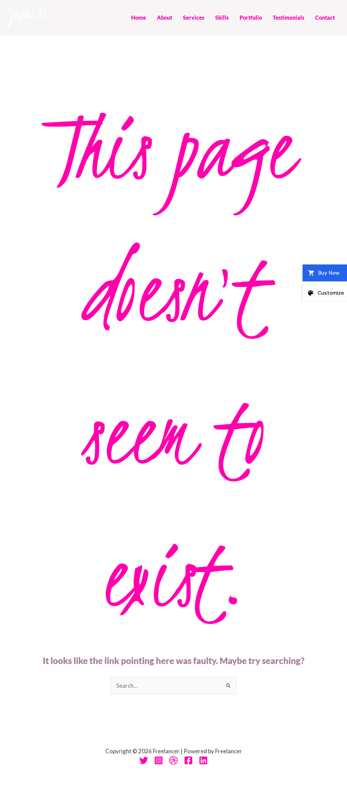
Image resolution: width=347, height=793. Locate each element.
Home (138, 17)
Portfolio (251, 17)
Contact (325, 17)
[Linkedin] (203, 760)
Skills (222, 17)
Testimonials (288, 17)
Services (193, 17)
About (164, 17)
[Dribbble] (173, 760)
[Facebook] (188, 760)
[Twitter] (143, 760)
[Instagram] (158, 760)
